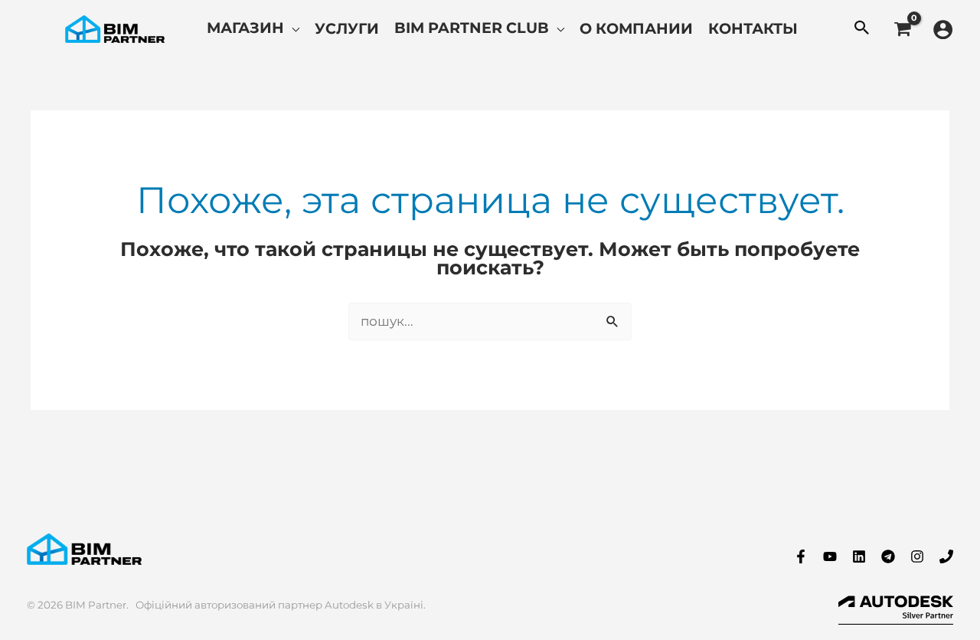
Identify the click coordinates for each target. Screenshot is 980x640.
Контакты (753, 28)
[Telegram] (888, 556)
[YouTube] (830, 556)
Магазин (245, 27)
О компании (636, 28)
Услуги (347, 28)
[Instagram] (917, 556)
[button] (862, 29)
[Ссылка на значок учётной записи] (943, 29)
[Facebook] (801, 556)
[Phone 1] (946, 556)
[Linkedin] (859, 556)
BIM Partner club (471, 27)
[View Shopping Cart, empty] (902, 29)
